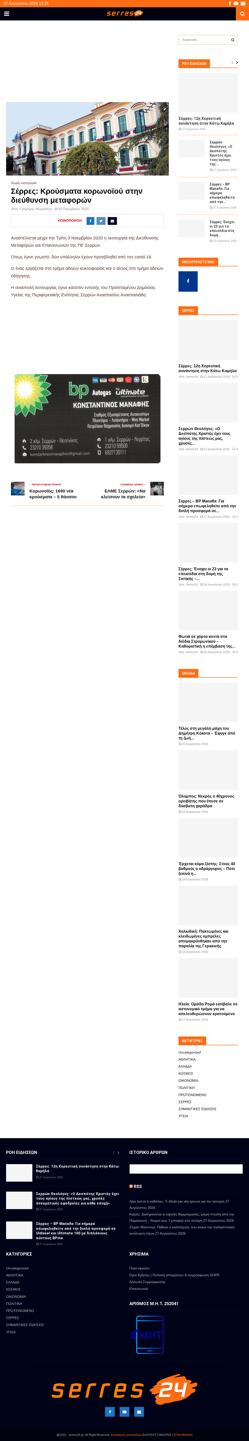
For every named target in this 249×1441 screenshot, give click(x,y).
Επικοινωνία (138, 1289)
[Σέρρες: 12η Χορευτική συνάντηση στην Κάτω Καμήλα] (208, 93)
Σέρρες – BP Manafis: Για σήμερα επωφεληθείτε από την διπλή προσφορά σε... (207, 506)
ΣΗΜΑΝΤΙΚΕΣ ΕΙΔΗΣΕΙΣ (197, 1109)
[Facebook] (110, 1412)
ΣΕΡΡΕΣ (185, 1102)
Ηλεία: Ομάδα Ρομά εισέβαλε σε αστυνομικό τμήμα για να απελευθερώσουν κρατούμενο (208, 1009)
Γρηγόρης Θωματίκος (36, 209)
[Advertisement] (87, 66)
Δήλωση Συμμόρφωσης (147, 1282)
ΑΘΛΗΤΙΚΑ (187, 1059)
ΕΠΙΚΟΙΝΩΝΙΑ (183, 1435)
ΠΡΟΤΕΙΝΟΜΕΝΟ (192, 1095)
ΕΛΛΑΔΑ (185, 1066)
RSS (138, 1186)
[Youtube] (124, 1412)
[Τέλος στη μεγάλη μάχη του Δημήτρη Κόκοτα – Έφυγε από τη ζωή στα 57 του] (208, 702)
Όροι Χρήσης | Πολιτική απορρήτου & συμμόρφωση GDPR (174, 1275)
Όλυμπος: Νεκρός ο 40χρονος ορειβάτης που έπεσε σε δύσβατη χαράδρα (206, 801)
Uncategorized (189, 1052)
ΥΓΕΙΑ (183, 1116)
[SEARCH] (233, 40)
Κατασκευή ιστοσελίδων (126, 1435)
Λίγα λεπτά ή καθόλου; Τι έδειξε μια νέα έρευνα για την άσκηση (176, 1201)
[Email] (139, 1412)
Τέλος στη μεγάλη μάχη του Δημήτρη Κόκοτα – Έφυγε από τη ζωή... (206, 733)
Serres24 (192, 376)
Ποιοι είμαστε (139, 1268)
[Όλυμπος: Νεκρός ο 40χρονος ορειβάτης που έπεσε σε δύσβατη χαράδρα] (208, 770)
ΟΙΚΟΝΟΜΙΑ (188, 1080)
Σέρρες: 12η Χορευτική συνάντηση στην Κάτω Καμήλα (206, 120)
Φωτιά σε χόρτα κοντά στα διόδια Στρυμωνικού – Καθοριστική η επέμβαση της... (206, 641)
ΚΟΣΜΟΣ (185, 1073)
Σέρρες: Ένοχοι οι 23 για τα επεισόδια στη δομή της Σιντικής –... (203, 574)
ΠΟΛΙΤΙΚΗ (186, 1088)
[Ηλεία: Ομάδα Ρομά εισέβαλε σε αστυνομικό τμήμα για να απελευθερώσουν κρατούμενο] (208, 978)
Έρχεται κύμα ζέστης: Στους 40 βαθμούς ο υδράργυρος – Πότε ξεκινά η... (206, 869)
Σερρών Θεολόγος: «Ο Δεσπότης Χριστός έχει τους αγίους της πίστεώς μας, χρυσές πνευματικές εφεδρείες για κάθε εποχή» (77, 1198)
